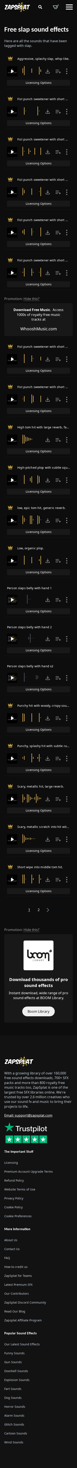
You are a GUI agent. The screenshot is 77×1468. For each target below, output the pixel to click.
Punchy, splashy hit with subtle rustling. (46, 746)
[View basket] (56, 7)
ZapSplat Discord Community (25, 1302)
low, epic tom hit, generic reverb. (41, 508)
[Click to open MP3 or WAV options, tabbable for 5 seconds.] (48, 71)
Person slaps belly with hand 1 (29, 588)
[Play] (12, 71)
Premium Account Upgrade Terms (28, 1171)
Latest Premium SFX (18, 1285)
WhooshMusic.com (38, 329)
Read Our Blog (14, 1311)
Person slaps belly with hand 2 (29, 627)
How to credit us (16, 1267)
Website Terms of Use (19, 1189)
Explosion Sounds (17, 1380)
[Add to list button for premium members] (58, 71)
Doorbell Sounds (16, 1371)
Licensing (11, 1163)
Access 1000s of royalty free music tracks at (38, 314)
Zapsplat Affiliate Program (23, 1320)
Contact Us (12, 1249)
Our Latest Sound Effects (22, 1344)
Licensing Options (39, 83)
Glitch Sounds (14, 1424)
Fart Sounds (12, 1389)
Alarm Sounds (14, 1415)
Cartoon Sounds (15, 1433)
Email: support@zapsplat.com (28, 1115)
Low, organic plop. (30, 548)
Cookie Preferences (18, 1216)
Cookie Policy (13, 1207)
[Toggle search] (40, 7)
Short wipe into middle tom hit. (40, 867)
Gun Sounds (13, 1362)
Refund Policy (14, 1180)
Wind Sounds (13, 1442)
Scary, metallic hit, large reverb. (40, 786)
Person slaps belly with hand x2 (30, 666)
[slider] (32, 70)
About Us (10, 1240)
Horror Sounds (14, 1407)
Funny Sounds (14, 1353)
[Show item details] (67, 71)
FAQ (7, 1258)
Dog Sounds (13, 1398)
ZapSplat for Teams (18, 1276)
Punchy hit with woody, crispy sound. (44, 706)
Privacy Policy (13, 1198)
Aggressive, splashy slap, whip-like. (43, 58)
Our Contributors (16, 1293)
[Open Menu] (69, 7)
